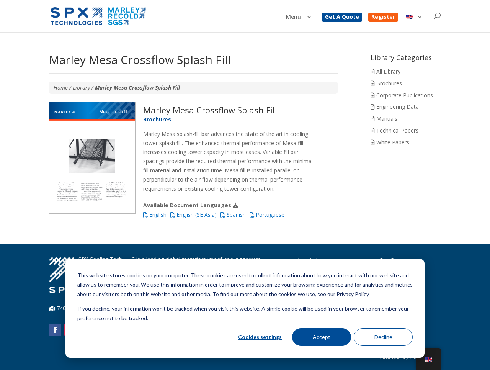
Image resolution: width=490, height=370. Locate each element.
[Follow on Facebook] (55, 330)
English (157, 214)
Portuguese (269, 214)
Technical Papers (396, 130)
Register (383, 17)
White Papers (392, 142)
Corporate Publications (404, 95)
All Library (387, 71)
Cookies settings (260, 337)
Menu (293, 17)
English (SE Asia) (196, 214)
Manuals (386, 118)
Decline (383, 337)
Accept (321, 337)
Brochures (388, 83)
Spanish (235, 214)
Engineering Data (397, 106)
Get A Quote (342, 17)
